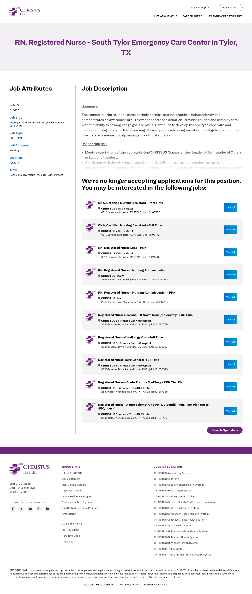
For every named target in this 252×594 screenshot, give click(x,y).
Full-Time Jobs (70, 530)
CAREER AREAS (192, 16)
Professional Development (77, 502)
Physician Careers (72, 490)
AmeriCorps (69, 513)
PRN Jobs (67, 541)
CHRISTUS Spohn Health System (173, 525)
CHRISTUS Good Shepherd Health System (179, 484)
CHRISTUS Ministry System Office (174, 496)
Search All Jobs (229, 7)
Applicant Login (198, 7)
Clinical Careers (71, 479)
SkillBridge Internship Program (80, 508)
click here (175, 577)
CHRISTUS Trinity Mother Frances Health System (183, 554)
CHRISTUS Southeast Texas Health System (179, 519)
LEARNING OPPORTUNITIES (225, 16)
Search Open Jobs (225, 430)
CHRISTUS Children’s (166, 479)
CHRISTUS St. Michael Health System (176, 537)
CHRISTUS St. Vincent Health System (176, 543)
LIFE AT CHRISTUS (165, 16)
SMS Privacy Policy (128, 584)
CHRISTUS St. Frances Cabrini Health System (181, 531)
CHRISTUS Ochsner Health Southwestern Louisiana (184, 502)
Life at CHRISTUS (72, 473)
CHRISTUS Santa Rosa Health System (176, 508)
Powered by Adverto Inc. (155, 584)
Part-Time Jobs (71, 535)
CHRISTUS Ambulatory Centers (172, 473)
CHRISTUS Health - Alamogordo (172, 490)
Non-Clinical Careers (74, 484)
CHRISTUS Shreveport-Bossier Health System (181, 513)
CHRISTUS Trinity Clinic (168, 548)
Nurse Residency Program (77, 496)
